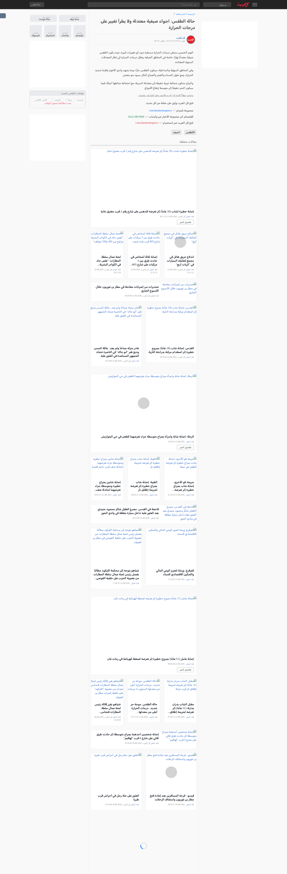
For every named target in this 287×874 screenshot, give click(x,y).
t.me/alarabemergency (160, 110)
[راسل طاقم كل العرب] (60, 4)
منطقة (222, 5)
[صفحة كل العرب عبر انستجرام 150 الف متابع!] (80, 4)
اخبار (188, 216)
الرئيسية (191, 14)
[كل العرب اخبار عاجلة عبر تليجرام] (67, 4)
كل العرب (180, 37)
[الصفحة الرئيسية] (243, 4)
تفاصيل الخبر (185, 222)
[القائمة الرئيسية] (254, 4)
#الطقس (190, 132)
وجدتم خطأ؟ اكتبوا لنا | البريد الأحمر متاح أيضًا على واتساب (165, 95)
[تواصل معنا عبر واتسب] (54, 4)
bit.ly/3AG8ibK (136, 116)
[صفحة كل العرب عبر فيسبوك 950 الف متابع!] (74, 4)
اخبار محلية (180, 14)
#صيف (176, 132)
